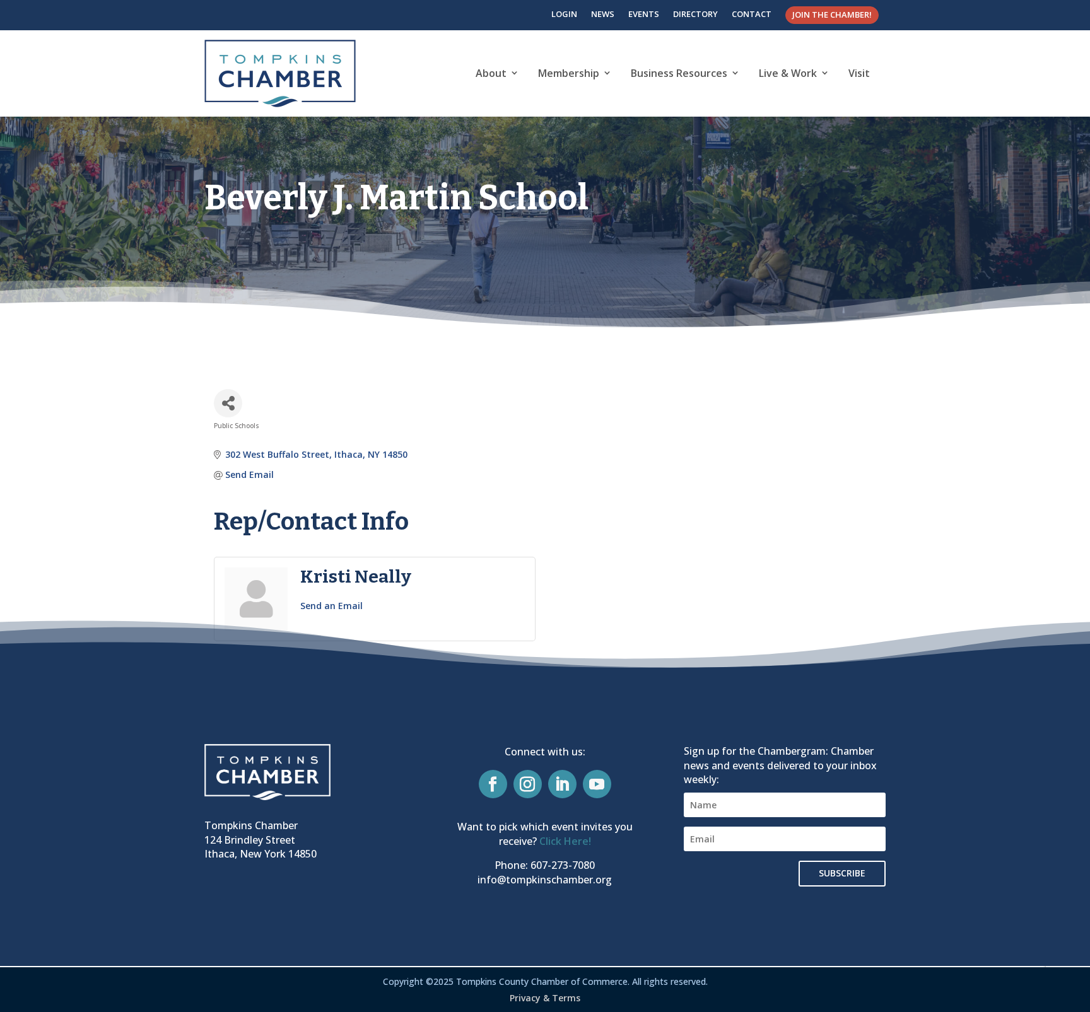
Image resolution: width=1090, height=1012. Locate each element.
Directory (695, 14)
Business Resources (679, 73)
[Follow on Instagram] (527, 784)
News (602, 14)
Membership (568, 73)
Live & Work (788, 73)
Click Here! (565, 841)
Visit (859, 73)
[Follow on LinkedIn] (562, 784)
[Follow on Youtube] (597, 784)
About (491, 73)
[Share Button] (228, 403)
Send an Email (331, 606)
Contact (751, 14)
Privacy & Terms (545, 998)
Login (564, 14)
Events (643, 14)
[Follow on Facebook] (493, 784)
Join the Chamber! (832, 14)
